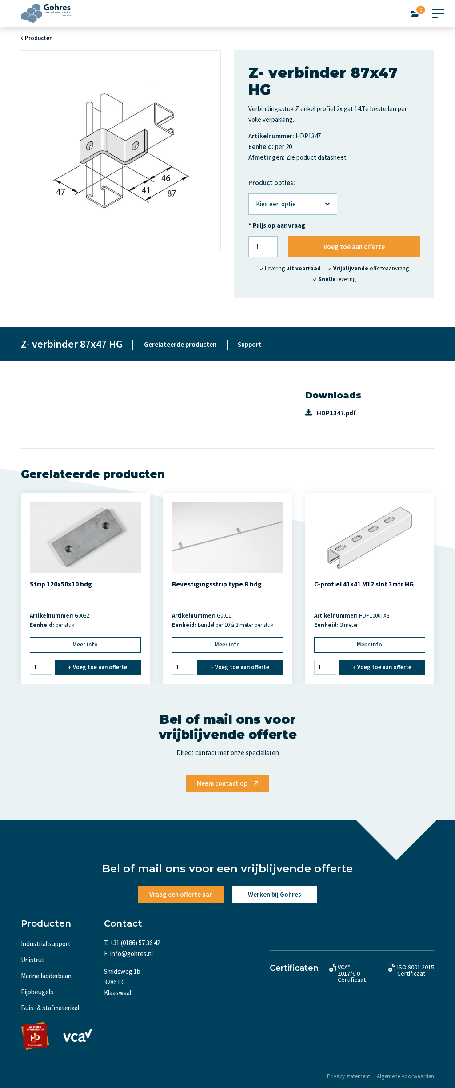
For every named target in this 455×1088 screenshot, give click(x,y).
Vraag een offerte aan (181, 894)
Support (250, 344)
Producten (38, 38)
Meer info (85, 644)
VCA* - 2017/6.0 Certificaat (352, 973)
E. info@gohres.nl (128, 953)
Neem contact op (222, 783)
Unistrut (32, 960)
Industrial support (46, 943)
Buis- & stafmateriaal (50, 1008)
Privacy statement (348, 1076)
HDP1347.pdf (336, 413)
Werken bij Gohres (274, 894)
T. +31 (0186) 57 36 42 (132, 943)
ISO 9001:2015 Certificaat (415, 970)
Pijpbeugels (37, 992)
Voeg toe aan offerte (354, 246)
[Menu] (438, 12)
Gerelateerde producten (180, 344)
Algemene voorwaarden (405, 1076)
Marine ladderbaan (46, 976)
